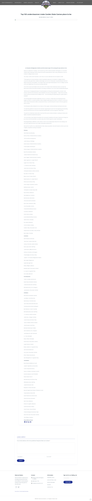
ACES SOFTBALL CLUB (51, 480)
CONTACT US (50, 487)
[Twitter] (27, 422)
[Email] (30, 422)
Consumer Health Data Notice (23, 491)
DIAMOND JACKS (50, 477)
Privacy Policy (17, 491)
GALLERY (49, 484)
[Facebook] (25, 422)
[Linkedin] (28, 422)
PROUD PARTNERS (51, 482)
